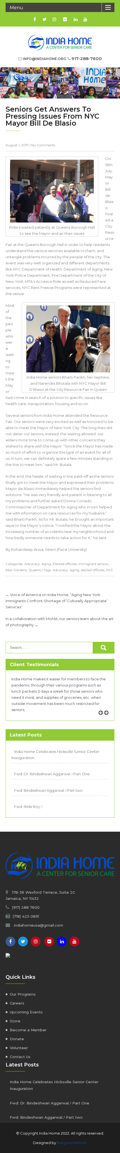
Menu (16, 7)
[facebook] (35, 19)
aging (46, 564)
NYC (109, 570)
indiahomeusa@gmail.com (38, 925)
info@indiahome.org (44, 59)
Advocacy (32, 564)
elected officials (92, 570)
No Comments (43, 145)
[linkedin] (75, 19)
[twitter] (44, 19)
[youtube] (85, 19)
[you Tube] (74, 941)
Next (108, 719)
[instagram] (54, 19)
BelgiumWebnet (72, 1142)
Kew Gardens (16, 570)
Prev (103, 719)
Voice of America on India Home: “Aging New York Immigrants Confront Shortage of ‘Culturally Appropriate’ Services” (56, 600)
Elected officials (65, 564)
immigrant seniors (93, 564)
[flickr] (65, 19)
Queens (34, 570)
